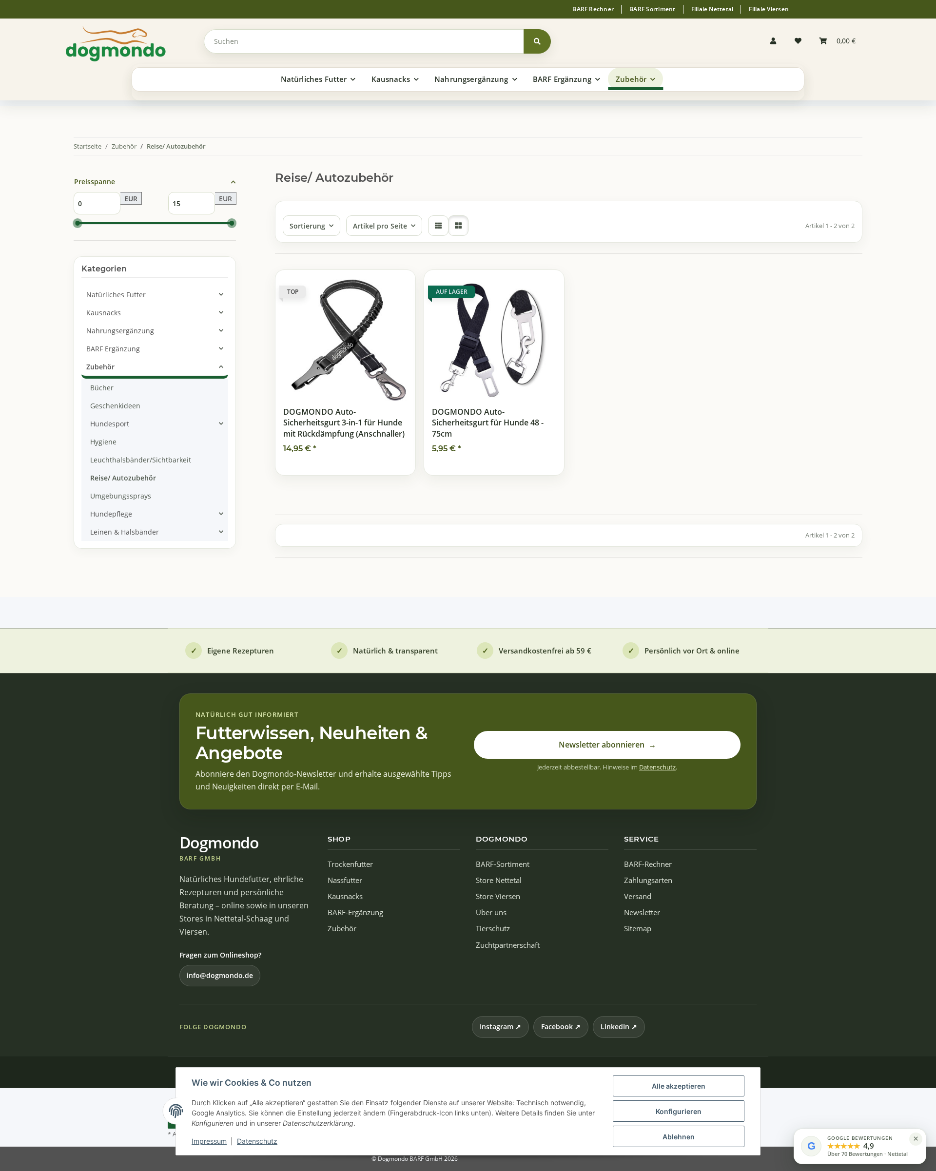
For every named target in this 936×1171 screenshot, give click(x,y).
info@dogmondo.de (220, 975)
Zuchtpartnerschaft (508, 945)
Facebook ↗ (561, 1026)
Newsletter (642, 912)
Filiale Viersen (769, 9)
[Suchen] (537, 41)
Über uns (491, 912)
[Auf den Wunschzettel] (399, 286)
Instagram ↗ (500, 1026)
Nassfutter (345, 880)
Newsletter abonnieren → (607, 744)
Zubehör (100, 366)
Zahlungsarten (648, 880)
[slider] (77, 223)
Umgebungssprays (120, 495)
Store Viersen (498, 896)
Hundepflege (111, 513)
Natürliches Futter (116, 294)
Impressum (209, 1141)
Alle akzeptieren (678, 1086)
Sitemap (637, 928)
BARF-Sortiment (502, 864)
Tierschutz (493, 928)
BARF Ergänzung (113, 348)
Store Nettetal (499, 880)
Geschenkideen (115, 405)
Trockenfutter (350, 864)
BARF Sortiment (652, 9)
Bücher (102, 387)
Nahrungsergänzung (120, 330)
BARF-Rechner (648, 864)
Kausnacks (103, 312)
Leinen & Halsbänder (124, 532)
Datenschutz (257, 1141)
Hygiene (103, 441)
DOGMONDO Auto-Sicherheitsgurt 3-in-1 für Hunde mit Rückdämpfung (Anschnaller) (344, 422)
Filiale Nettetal (712, 9)
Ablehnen (679, 1137)
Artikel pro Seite (380, 225)
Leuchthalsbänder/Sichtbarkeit (140, 459)
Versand (637, 896)
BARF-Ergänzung (355, 912)
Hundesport (109, 423)
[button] (775, 41)
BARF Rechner (593, 9)
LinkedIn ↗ (619, 1026)
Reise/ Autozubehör (123, 477)
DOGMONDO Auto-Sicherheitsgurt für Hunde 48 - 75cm (488, 422)
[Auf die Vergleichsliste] (373, 286)
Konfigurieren (679, 1111)
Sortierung (307, 225)
